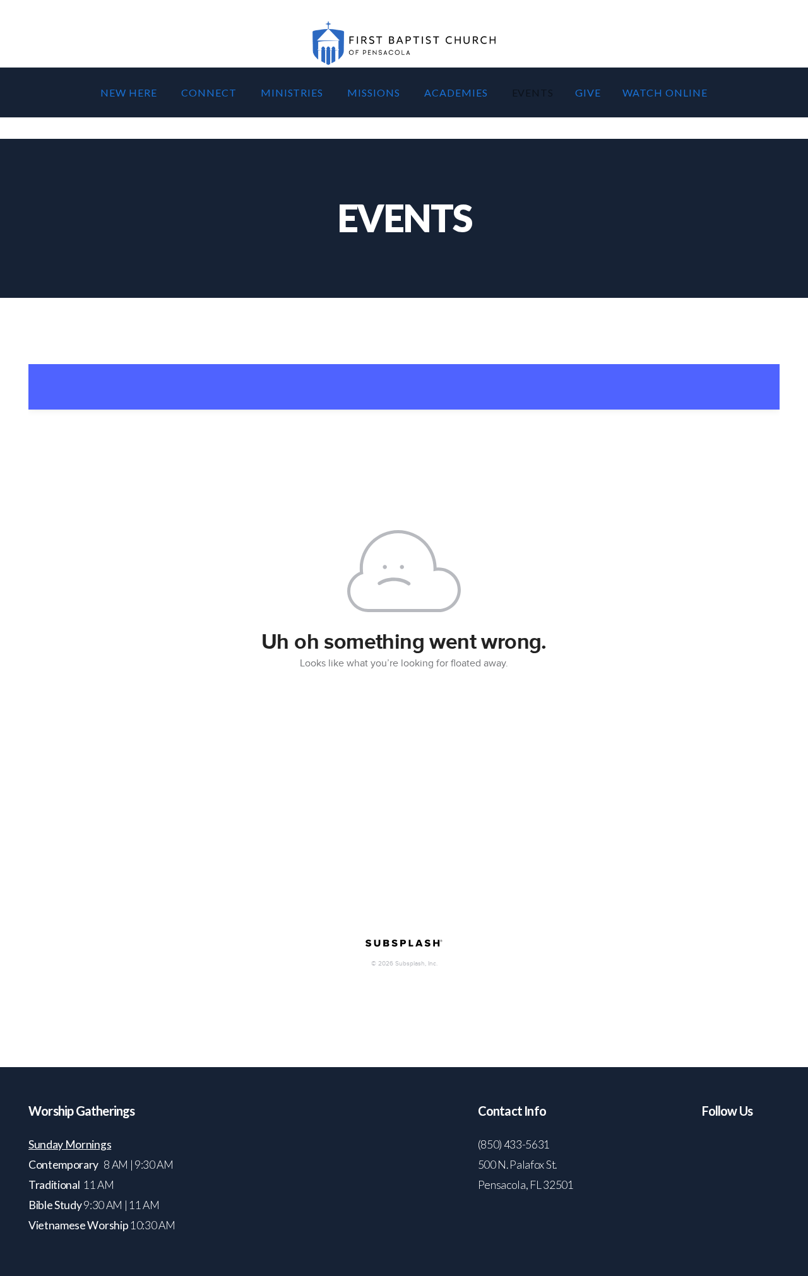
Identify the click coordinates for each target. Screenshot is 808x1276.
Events (533, 92)
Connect (210, 92)
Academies (457, 92)
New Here (130, 92)
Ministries (293, 92)
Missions (375, 92)
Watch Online (665, 92)
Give (588, 92)
